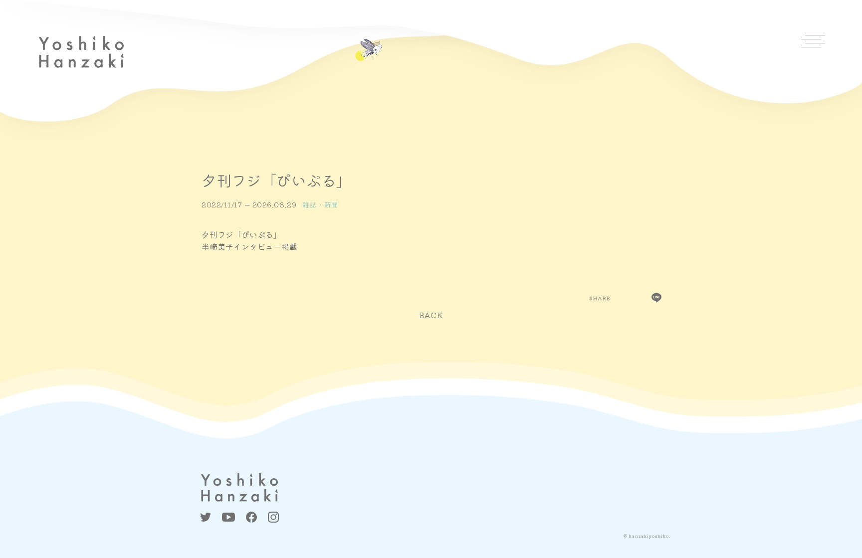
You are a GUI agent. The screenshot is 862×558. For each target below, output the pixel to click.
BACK (431, 315)
